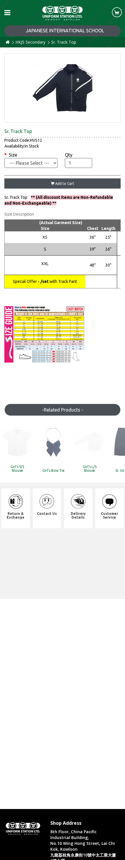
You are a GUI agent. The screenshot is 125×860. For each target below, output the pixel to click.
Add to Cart (64, 183)
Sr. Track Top (63, 42)
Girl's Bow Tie (53, 470)
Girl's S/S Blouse (17, 468)
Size (13, 154)
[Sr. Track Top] (62, 88)
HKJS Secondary (30, 42)
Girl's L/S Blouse (90, 468)
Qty (68, 154)
